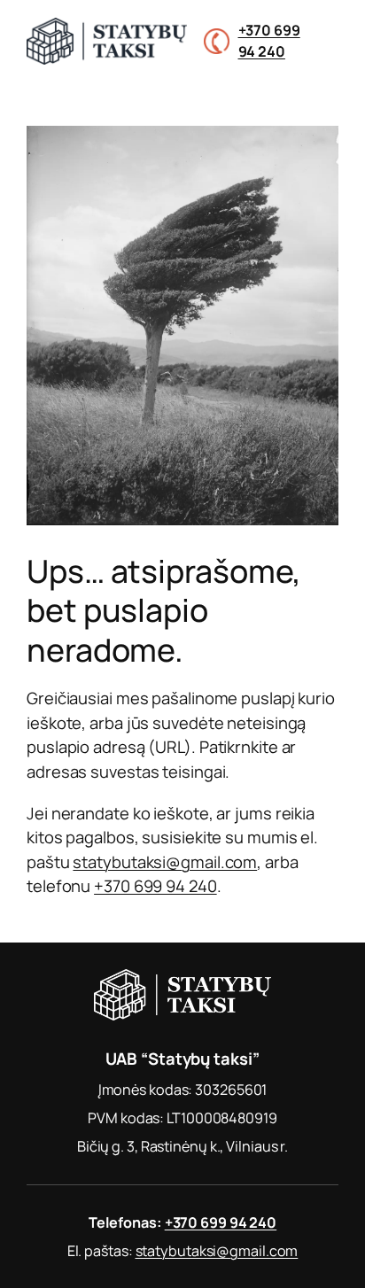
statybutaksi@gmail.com (165, 861)
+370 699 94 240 (155, 885)
